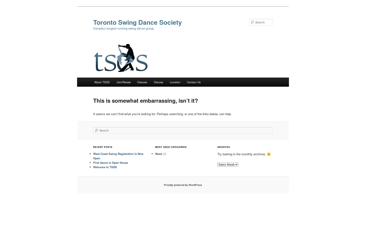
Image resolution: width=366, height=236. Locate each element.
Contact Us (194, 82)
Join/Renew (123, 82)
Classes (142, 82)
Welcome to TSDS (105, 167)
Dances (158, 82)
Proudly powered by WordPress (183, 185)
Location (175, 82)
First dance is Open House (110, 163)
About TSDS (102, 82)
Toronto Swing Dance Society (137, 22)
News (158, 154)
